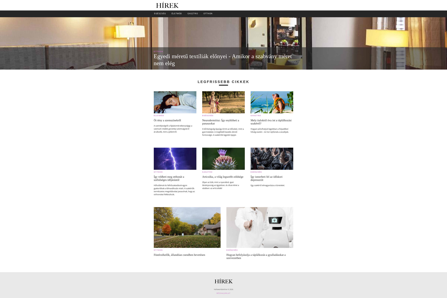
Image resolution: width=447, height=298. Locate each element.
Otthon (158, 51)
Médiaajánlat (223, 293)
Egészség (208, 115)
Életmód (159, 115)
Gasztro (256, 115)
